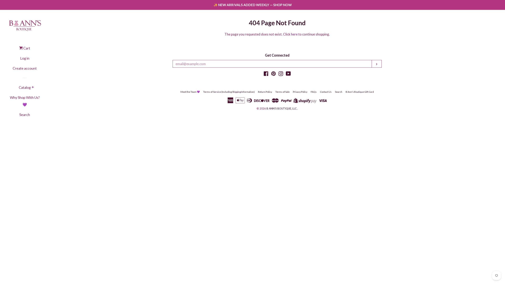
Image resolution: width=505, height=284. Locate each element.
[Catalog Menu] (33, 87)
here (294, 34)
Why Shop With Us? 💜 (25, 101)
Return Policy (265, 91)
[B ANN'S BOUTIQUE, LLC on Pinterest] (273, 74)
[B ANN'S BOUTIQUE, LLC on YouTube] (288, 74)
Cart (26, 48)
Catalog (25, 87)
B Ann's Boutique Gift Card (360, 91)
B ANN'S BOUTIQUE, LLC (282, 108)
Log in (24, 58)
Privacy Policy (300, 91)
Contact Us (326, 91)
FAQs (314, 91)
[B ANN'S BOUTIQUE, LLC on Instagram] (281, 74)
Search (24, 114)
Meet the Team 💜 (190, 91)
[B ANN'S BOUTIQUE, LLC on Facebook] (266, 74)
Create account (25, 68)
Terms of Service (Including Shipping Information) (229, 91)
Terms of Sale (282, 91)
